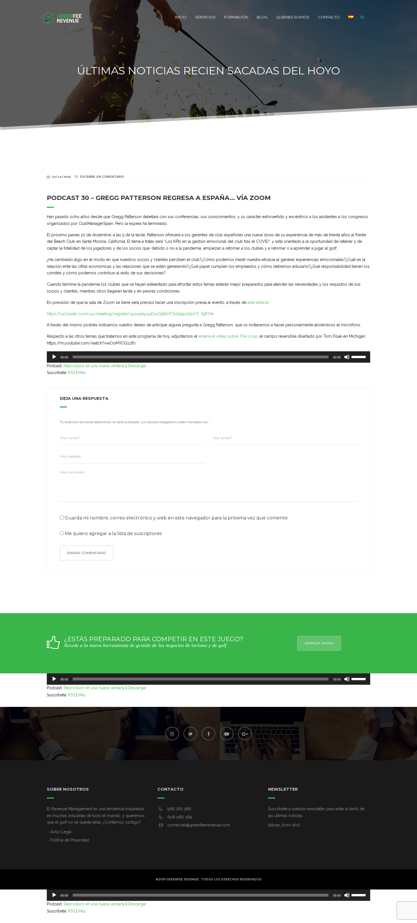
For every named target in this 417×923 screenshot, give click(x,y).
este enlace (257, 302)
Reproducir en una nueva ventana (94, 366)
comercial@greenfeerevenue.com (198, 825)
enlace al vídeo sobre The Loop (228, 336)
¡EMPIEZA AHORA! (319, 643)
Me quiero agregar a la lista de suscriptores (113, 533)
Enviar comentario (86, 553)
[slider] (359, 356)
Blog (262, 17)
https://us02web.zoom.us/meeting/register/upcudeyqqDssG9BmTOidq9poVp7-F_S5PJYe (130, 314)
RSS (71, 372)
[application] (208, 357)
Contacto (329, 17)
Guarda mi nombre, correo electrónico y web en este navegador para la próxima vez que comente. (176, 518)
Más (82, 372)
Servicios (205, 17)
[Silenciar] (347, 357)
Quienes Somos (292, 17)
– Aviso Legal (59, 832)
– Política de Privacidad (68, 840)
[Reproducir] (54, 357)
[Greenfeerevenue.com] (62, 17)
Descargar (137, 366)
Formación (236, 17)
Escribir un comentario (102, 177)
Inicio (181, 17)
